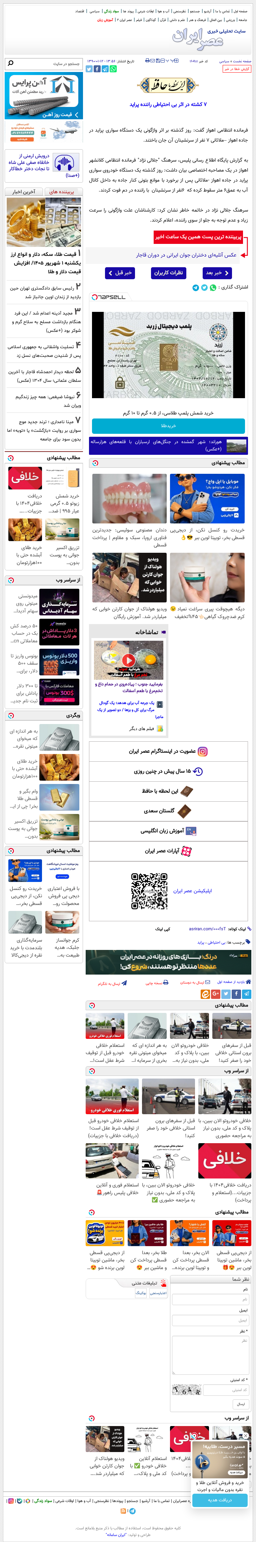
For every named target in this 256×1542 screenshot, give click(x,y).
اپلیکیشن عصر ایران (192, 891)
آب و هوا (163, 11)
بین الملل (216, 20)
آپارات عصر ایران (162, 851)
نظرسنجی (179, 11)
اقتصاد (79, 11)
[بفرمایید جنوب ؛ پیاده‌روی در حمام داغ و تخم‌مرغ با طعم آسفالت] (129, 660)
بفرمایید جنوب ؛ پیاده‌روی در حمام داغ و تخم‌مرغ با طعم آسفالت (129, 687)
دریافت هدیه (220, 1500)
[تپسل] (94, 297)
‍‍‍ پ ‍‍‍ (170, 60)
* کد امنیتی (239, 1380)
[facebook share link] (97, 68)
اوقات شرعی (146, 11)
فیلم (139, 20)
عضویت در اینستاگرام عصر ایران (162, 751)
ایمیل (243, 1310)
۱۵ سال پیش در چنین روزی (162, 771)
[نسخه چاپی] (147, 60)
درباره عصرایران (185, 1501)
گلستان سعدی (159, 811)
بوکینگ (141, 1293)
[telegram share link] (105, 68)
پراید (200, 943)
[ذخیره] (157, 61)
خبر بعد (214, 273)
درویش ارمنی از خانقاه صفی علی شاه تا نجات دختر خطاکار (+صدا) (44, 166)
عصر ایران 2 (124, 20)
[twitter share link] (89, 68)
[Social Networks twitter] (204, 287)
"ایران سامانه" (116, 1535)
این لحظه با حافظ (160, 791)
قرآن (163, 20)
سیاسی (95, 11)
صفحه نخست (242, 61)
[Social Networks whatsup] (213, 287)
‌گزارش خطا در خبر (237, 69)
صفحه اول (240, 11)
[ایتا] (205, 994)
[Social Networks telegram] (195, 287)
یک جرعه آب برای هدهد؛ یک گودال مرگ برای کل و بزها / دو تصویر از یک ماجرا (130, 710)
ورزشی (230, 20)
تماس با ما (222, 11)
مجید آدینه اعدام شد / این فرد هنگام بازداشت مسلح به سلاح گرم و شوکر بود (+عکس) (46, 322)
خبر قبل (123, 273)
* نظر (244, 1331)
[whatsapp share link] (113, 68)
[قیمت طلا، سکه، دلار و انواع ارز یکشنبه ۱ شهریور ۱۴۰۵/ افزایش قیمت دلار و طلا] (44, 222)
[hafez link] (168, 85)
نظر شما (240, 1279)
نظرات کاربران (168, 273)
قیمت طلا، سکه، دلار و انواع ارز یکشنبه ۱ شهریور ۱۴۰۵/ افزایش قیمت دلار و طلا (46, 263)
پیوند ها (128, 11)
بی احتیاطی (216, 943)
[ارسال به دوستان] (152, 60)
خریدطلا (168, 426)
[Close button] (245, 1435)
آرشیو (207, 11)
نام (245, 1289)
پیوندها (117, 1501)
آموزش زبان (105, 20)
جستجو (195, 11)
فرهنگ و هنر (197, 20)
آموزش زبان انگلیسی (162, 831)
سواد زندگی (111, 11)
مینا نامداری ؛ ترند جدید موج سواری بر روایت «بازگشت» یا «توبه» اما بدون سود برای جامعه (44, 430)
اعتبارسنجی (158, 1293)
